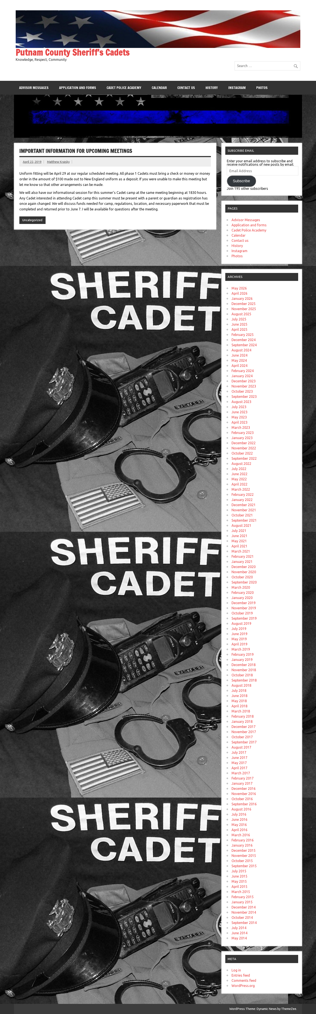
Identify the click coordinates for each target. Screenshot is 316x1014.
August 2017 (241, 747)
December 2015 (244, 850)
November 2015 (244, 856)
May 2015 (239, 881)
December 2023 (244, 381)
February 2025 (243, 335)
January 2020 (242, 598)
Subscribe (241, 181)
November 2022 (244, 448)
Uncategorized (32, 220)
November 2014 (244, 912)
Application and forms (77, 87)
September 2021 (244, 520)
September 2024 (244, 345)
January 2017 (242, 783)
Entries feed (241, 975)
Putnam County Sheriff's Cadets (73, 52)
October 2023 (242, 391)
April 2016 (239, 830)
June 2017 (239, 758)
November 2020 (244, 572)
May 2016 (239, 825)
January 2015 (242, 902)
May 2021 (239, 541)
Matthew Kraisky (58, 162)
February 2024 (243, 371)
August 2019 (241, 623)
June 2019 (239, 634)
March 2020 (241, 587)
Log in (236, 970)
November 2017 (244, 732)
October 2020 (242, 577)
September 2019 (244, 618)
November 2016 (244, 794)
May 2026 (239, 288)
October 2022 (242, 453)
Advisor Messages (34, 87)
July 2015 (239, 871)
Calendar (159, 87)
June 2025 (239, 324)
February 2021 (243, 556)
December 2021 (244, 505)
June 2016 (239, 819)
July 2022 (239, 469)
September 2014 (244, 923)
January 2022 (242, 500)
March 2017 (241, 773)
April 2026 (239, 293)
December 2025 (244, 304)
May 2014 (239, 938)
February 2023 (243, 433)
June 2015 (239, 876)
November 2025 (244, 309)
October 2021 (242, 515)
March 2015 (241, 892)
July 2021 (239, 531)
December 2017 (244, 727)
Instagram (237, 87)
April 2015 (239, 886)
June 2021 (239, 536)
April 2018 (239, 706)
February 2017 (243, 778)
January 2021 (242, 562)
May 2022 (239, 479)
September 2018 (244, 680)
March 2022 (241, 489)
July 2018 (239, 690)
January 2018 (242, 721)
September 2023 (244, 396)
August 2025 (241, 314)
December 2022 (244, 443)
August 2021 (241, 525)
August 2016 (241, 809)
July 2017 (239, 752)
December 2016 (244, 788)
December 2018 (244, 665)
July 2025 (239, 319)
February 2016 (243, 840)
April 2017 (239, 768)
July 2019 (239, 629)
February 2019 (243, 654)
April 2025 (239, 329)
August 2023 (241, 402)
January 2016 (242, 845)
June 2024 (239, 355)
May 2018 (239, 701)
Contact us (186, 87)
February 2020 (243, 592)
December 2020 (244, 567)
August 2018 (241, 685)
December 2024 (244, 340)
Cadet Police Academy (124, 87)
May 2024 (239, 360)
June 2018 (239, 696)
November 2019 (244, 608)
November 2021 (244, 510)
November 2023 (244, 386)
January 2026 (242, 298)
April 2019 (239, 644)
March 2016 (241, 835)
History (212, 87)
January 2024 (242, 376)
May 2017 (239, 763)
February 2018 (243, 716)
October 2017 (242, 737)
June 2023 (239, 412)
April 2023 (239, 422)
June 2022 (239, 474)
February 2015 (243, 897)
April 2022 (239, 484)
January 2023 (242, 438)
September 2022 (244, 458)
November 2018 (244, 670)
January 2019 (242, 660)
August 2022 (241, 464)
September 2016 (244, 804)
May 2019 (239, 639)
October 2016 (242, 799)
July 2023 (239, 407)
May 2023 (239, 417)
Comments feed (244, 980)
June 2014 (239, 933)
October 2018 (242, 675)
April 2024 (239, 366)
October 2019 (242, 613)
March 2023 (241, 427)
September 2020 (244, 582)
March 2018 (241, 711)
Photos (262, 87)
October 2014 (242, 917)
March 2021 (241, 551)
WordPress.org (243, 986)
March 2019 (241, 649)
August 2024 (241, 350)
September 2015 (244, 866)
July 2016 (239, 814)
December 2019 (244, 603)
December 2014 (244, 907)
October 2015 (242, 861)
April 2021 (239, 546)
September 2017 (244, 742)
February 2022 (243, 494)
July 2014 (239, 928)
